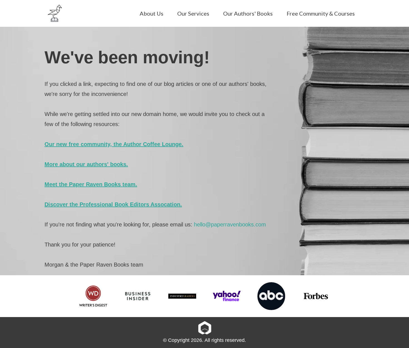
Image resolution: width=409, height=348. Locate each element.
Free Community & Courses (321, 13)
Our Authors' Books (248, 13)
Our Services (193, 13)
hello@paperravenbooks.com (230, 224)
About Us (151, 13)
